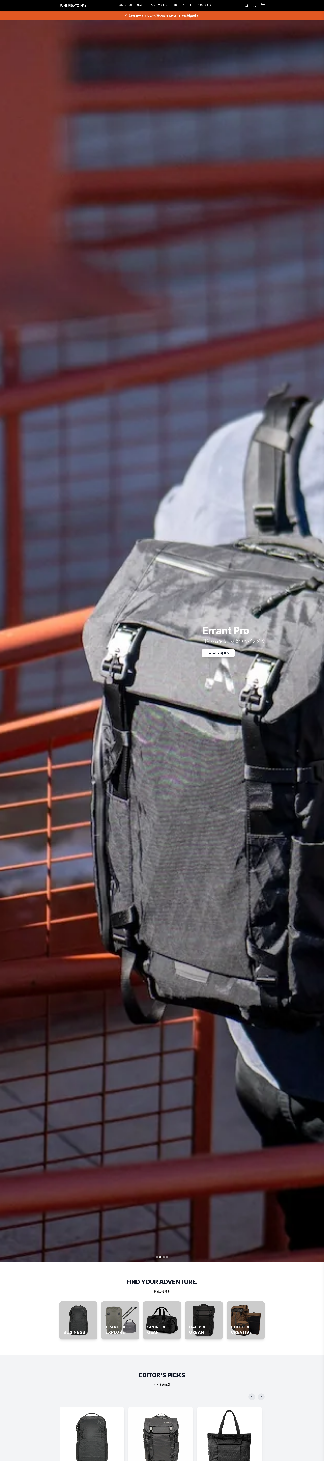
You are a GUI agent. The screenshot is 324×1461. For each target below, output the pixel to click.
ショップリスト (159, 5)
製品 (139, 5)
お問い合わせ (204, 5)
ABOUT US (125, 5)
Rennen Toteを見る (223, 653)
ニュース (187, 5)
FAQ (175, 5)
